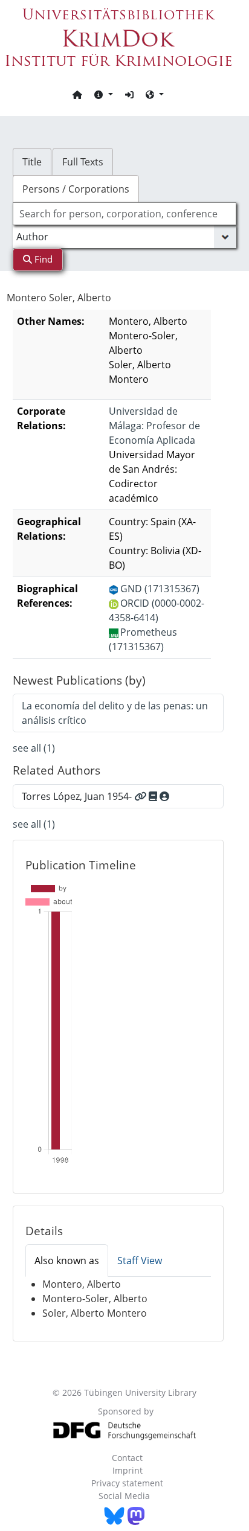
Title (32, 161)
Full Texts (82, 161)
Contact (127, 1457)
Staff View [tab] (139, 1260)
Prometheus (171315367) (143, 639)
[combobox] (125, 213)
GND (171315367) (159, 588)
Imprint (127, 1470)
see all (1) (34, 748)
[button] (103, 94)
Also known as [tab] (66, 1260)
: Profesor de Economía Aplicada (154, 425)
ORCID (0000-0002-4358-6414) (156, 610)
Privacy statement (127, 1483)
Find (42, 259)
